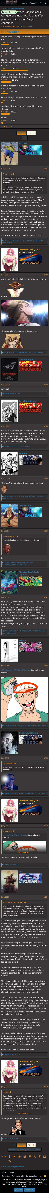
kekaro (22, 640)
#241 (46, 169)
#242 (46, 275)
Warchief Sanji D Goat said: (13, 902)
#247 (46, 597)
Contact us (6, 1176)
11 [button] (5, 79)
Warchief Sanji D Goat (11, 26)
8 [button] (5, 42)
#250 (46, 826)
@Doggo (26, 670)
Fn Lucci (23, 143)
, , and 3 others (25, 726)
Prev (22, 133)
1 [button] (5, 54)
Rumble (23, 453)
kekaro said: (7, 831)
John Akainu (25, 505)
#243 (46, 385)
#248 (46, 665)
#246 (46, 531)
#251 (46, 897)
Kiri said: (6, 1092)
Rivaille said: (7, 174)
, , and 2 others (18, 563)
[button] (3, 3)
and (17, 446)
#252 (46, 1087)
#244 (46, 426)
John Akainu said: (9, 536)
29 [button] (5, 68)
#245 (46, 478)
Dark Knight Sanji (27, 401)
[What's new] (41, 3)
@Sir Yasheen (7, 670)
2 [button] (5, 100)
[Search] (45, 3)
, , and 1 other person (22, 241)
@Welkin (18, 670)
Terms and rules (18, 1176)
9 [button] (5, 111)
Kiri (20, 871)
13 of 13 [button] (31, 133)
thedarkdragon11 (27, 359)
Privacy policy (31, 1176)
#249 (46, 758)
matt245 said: (8, 763)
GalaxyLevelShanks (28, 732)
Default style (9, 1172)
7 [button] (5, 91)
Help (40, 1176)
